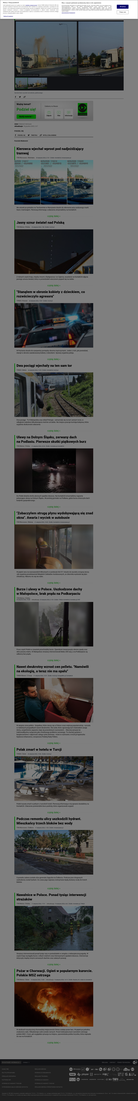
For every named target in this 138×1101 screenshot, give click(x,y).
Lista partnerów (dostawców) (68, 12)
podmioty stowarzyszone (31, 5)
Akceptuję (123, 6)
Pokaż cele (123, 12)
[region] (69, 9)
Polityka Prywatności (8, 16)
